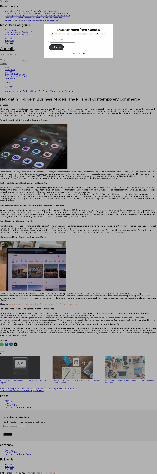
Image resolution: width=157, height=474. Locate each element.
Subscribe (56, 47)
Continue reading (79, 54)
